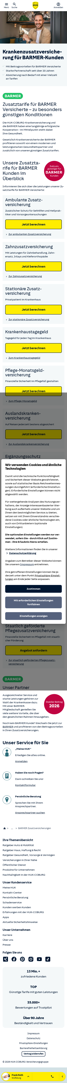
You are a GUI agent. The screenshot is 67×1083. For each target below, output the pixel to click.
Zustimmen (33, 588)
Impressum (27, 564)
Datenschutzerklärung (22, 553)
